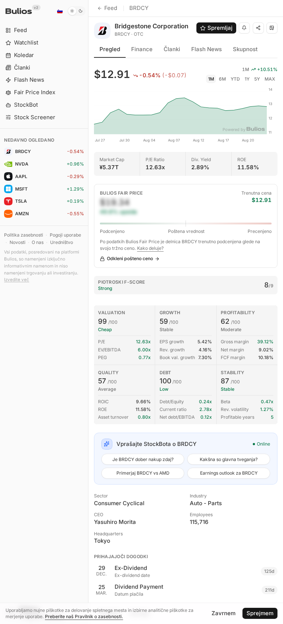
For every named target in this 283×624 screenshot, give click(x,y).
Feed (110, 7)
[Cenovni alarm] (244, 27)
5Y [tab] (257, 79)
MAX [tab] (270, 79)
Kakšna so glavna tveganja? (229, 459)
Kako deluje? (150, 248)
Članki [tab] (172, 49)
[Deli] (258, 27)
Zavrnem (223, 613)
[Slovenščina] (59, 11)
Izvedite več (16, 279)
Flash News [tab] (206, 49)
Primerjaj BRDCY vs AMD (143, 473)
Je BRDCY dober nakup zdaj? (143, 459)
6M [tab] (222, 79)
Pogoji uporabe (65, 235)
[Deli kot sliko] (271, 27)
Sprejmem (260, 613)
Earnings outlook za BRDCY (229, 473)
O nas (37, 242)
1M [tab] (211, 79)
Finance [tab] (142, 49)
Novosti (17, 242)
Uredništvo (61, 242)
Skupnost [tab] (245, 49)
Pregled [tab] (109, 49)
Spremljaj (220, 27)
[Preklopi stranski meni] (88, 312)
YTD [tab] (235, 79)
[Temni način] (76, 11)
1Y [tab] (247, 79)
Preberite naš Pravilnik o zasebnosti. (84, 616)
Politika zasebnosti (23, 235)
